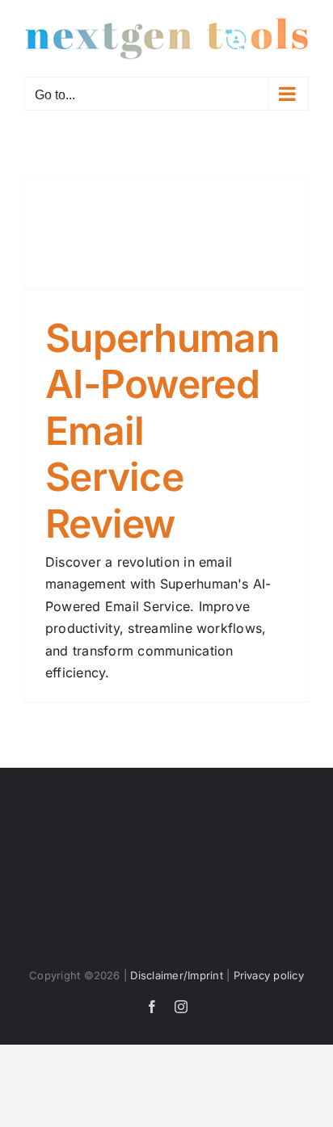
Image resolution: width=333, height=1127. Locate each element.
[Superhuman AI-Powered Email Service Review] (166, 232)
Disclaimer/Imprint (176, 975)
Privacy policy (269, 975)
